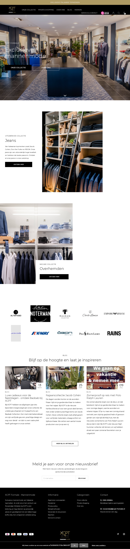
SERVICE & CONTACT (89, 13)
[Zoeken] (119, 13)
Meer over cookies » (99, 545)
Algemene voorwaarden (56, 500)
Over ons (60, 10)
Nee (83, 545)
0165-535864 (108, 500)
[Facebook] (118, 534)
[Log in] (113, 13)
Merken (78, 10)
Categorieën (83, 495)
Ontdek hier (19, 164)
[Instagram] (124, 534)
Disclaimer (51, 503)
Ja (74, 545)
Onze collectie (29, 10)
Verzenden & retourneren (57, 512)
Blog (69, 10)
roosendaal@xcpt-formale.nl (114, 509)
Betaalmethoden (54, 509)
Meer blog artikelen (65, 443)
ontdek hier (54, 277)
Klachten (51, 515)
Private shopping (46, 10)
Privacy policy (53, 506)
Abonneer (82, 478)
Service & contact (54, 518)
